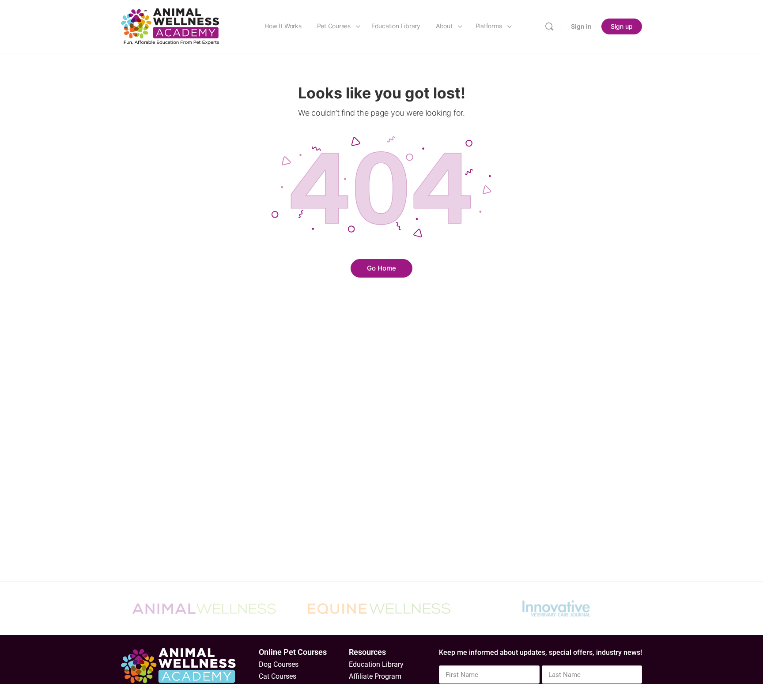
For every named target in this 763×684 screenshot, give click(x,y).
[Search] (549, 26)
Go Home (381, 268)
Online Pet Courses (293, 652)
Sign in (581, 26)
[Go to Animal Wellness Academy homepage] (170, 25)
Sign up (622, 26)
